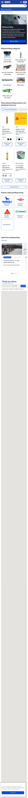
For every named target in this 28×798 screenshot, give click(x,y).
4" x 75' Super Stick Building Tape (19, 167)
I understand (13, 792)
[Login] (21, 2)
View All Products (14, 187)
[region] (13, 790)
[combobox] (16, 286)
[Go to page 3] (14, 273)
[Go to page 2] (13, 273)
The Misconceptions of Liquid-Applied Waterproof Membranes (11, 262)
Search (23, 286)
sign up (7, 169)
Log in (3, 169)
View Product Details (7, 144)
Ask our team (14, 41)
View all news (4, 240)
